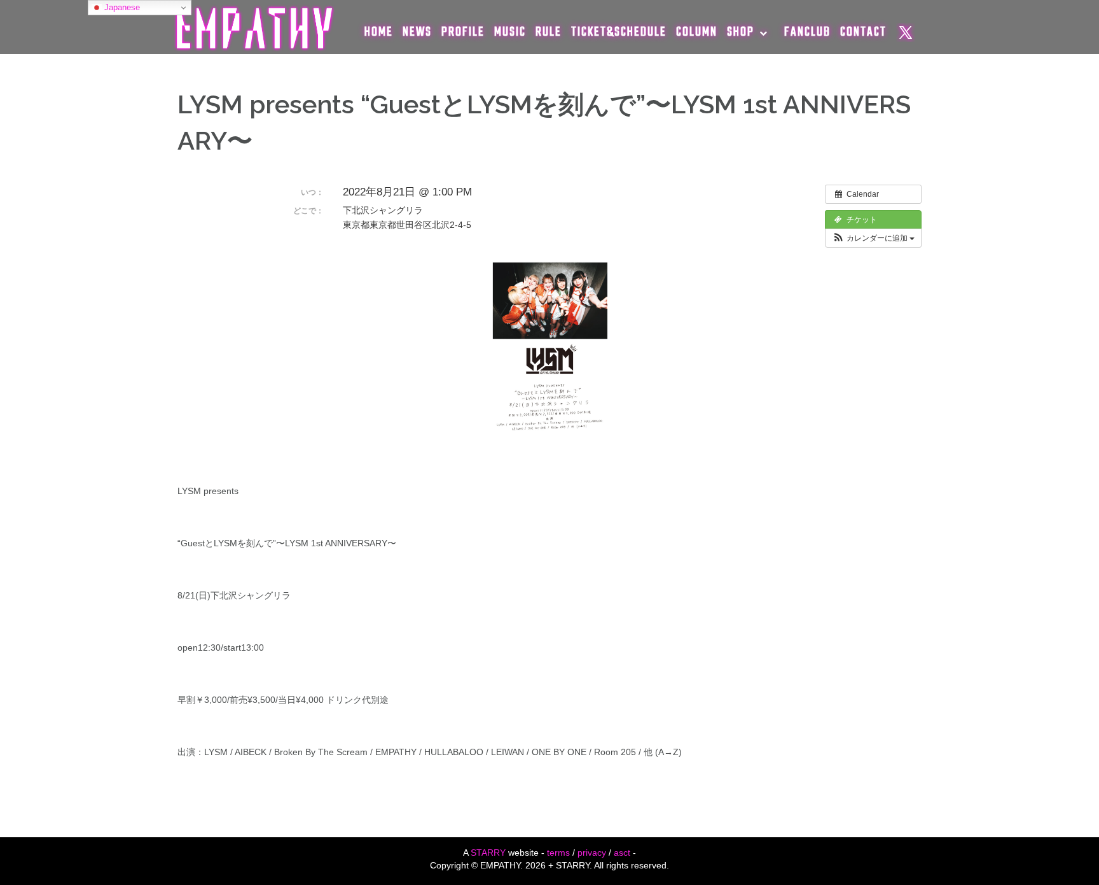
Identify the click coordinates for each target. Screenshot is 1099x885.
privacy (591, 852)
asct (622, 852)
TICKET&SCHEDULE (619, 32)
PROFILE (463, 32)
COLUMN (696, 32)
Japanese (121, 7)
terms (558, 852)
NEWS (417, 32)
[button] (873, 238)
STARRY (488, 852)
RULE (549, 32)
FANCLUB (807, 32)
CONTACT (863, 32)
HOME (378, 32)
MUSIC (510, 32)
